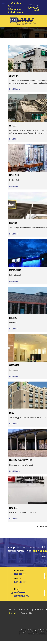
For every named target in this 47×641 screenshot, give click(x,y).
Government (14, 365)
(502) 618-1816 (20, 582)
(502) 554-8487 (20, 573)
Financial (13, 318)
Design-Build (14, 175)
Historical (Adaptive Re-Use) (20, 460)
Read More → (15, 89)
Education (13, 223)
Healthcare (13, 507)
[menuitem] (12, 610)
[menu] (3, 4)
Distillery (13, 125)
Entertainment (15, 270)
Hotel (11, 412)
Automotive (13, 76)
